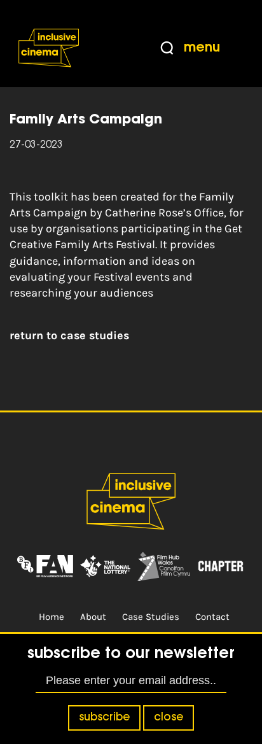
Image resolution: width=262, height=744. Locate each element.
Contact (212, 616)
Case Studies (150, 616)
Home (51, 616)
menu (202, 48)
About (93, 616)
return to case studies (69, 335)
